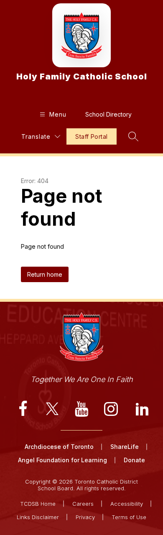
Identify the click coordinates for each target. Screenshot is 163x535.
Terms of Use (129, 517)
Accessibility (126, 503)
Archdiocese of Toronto (59, 446)
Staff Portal (91, 136)
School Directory (108, 114)
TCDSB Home (38, 503)
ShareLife (124, 446)
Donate (134, 460)
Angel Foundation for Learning (62, 460)
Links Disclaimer (38, 517)
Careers (83, 503)
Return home (44, 274)
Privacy (85, 517)
